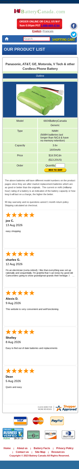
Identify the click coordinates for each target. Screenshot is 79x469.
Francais (48, 31)
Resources (58, 452)
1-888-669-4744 (50, 25)
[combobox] (36, 39)
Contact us (22, 452)
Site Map (40, 452)
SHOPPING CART (63, 39)
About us (22, 448)
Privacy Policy (65, 448)
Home (7, 448)
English (36, 31)
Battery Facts (42, 448)
